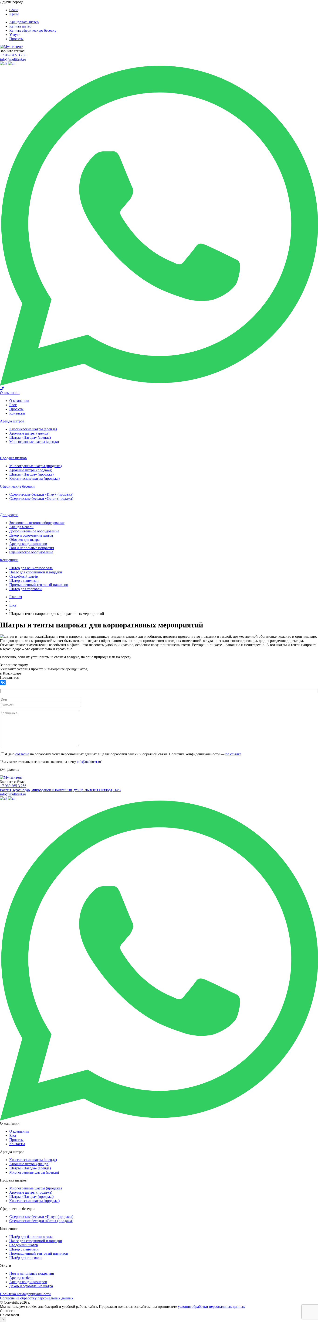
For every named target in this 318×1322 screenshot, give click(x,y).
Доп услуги (9, 515)
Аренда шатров (12, 421)
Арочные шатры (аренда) (29, 433)
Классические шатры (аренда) (33, 429)
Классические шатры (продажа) (34, 478)
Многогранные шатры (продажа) (35, 466)
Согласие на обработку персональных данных (36, 1298)
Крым (14, 14)
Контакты (17, 413)
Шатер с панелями (24, 580)
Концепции (9, 560)
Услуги (14, 35)
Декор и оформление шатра (31, 535)
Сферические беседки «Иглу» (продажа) (41, 494)
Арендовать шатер (24, 22)
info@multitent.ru (13, 59)
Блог (13, 405)
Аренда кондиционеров (28, 544)
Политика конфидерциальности (25, 1294)
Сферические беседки (17, 486)
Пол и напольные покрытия (31, 548)
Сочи (13, 10)
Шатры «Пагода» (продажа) (31, 474)
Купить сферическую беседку (32, 30)
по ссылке (233, 754)
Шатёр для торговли (25, 589)
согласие (22, 754)
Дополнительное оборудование (34, 531)
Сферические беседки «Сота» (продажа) (41, 498)
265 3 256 (13, 55)
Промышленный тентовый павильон (38, 585)
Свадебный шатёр (23, 576)
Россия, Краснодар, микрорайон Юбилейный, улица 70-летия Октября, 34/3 (60, 790)
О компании (10, 393)
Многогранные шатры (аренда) (34, 442)
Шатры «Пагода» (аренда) (30, 437)
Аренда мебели (21, 527)
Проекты (16, 39)
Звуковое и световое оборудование (36, 523)
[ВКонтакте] (3, 682)
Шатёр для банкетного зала (31, 568)
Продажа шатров (13, 458)
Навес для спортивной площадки (35, 572)
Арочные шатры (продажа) (30, 470)
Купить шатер (20, 26)
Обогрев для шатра (24, 539)
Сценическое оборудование (31, 552)
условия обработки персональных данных (211, 1306)
